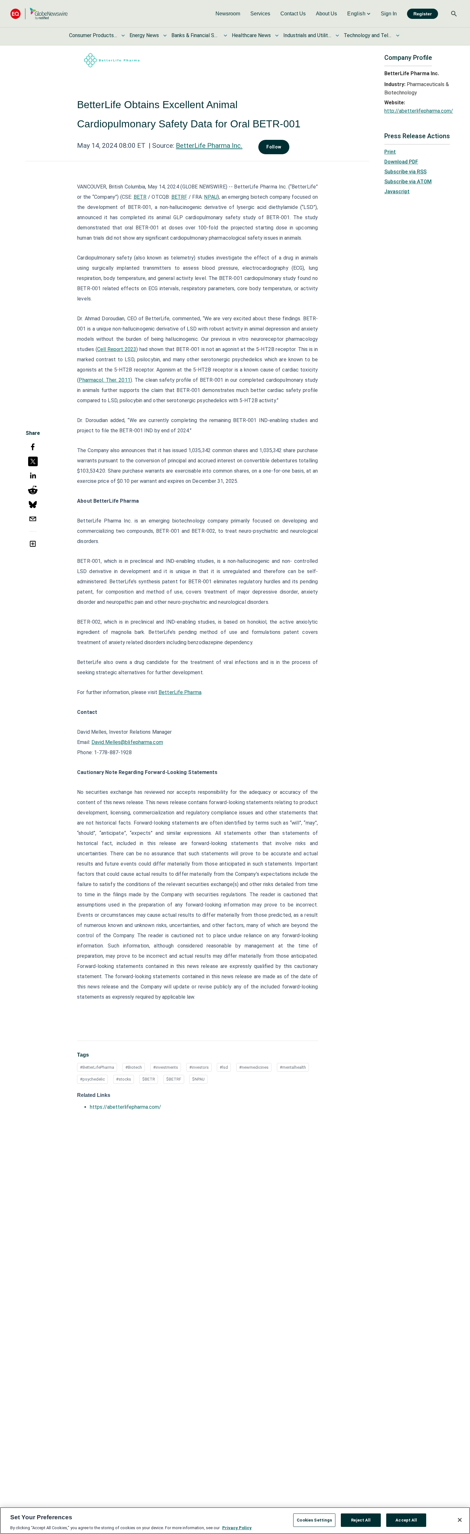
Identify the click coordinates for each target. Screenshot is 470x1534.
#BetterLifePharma (97, 1067)
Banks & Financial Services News (195, 35)
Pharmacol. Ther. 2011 (104, 380)
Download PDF (401, 162)
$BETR (148, 1079)
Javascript (397, 191)
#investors (199, 1067)
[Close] (460, 1520)
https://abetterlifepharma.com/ (125, 1107)
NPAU (210, 197)
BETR (140, 197)
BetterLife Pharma (180, 692)
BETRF (179, 197)
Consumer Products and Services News (93, 35)
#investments (165, 1067)
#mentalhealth (293, 1067)
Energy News (144, 35)
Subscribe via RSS (405, 172)
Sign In (389, 13)
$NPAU (198, 1079)
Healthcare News (251, 35)
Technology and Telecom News (368, 35)
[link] (227, 13)
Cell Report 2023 (117, 349)
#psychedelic (92, 1079)
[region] (235, 1520)
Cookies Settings (314, 1519)
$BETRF (173, 1079)
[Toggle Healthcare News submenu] (277, 35)
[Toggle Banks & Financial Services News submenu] (225, 35)
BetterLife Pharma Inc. (209, 145)
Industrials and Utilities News (307, 35)
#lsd (224, 1067)
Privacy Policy (237, 1527)
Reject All (361, 1519)
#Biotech (133, 1067)
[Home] (39, 13)
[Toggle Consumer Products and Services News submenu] (123, 35)
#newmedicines (254, 1067)
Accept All (406, 1519)
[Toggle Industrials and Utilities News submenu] (337, 35)
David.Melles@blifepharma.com (127, 742)
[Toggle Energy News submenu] (165, 35)
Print (390, 152)
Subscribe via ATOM (408, 182)
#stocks (123, 1079)
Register (422, 13)
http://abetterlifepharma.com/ (418, 111)
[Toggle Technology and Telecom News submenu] (398, 35)
